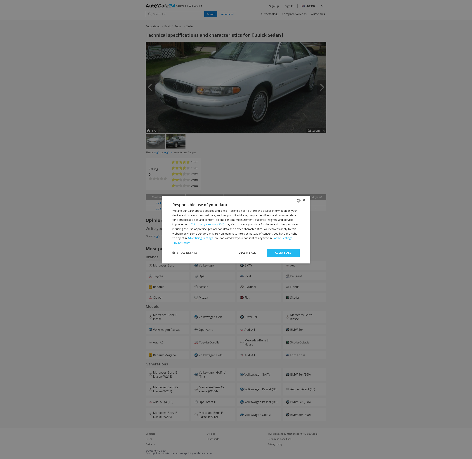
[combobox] (299, 200)
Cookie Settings (282, 238)
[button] (184, 253)
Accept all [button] (283, 252)
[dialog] (236, 229)
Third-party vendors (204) (207, 224)
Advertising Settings (200, 238)
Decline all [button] (247, 252)
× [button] (303, 200)
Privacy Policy (181, 243)
